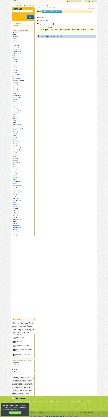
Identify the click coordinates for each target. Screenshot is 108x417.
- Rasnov (14, 166)
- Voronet (14, 234)
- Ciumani (15, 89)
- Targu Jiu (15, 210)
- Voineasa (15, 233)
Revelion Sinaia (15, 362)
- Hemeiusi (15, 116)
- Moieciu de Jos (16, 129)
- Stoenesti (15, 204)
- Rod (14, 171)
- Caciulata (15, 72)
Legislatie (67, 416)
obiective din (17, 357)
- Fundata (15, 108)
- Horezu (14, 118)
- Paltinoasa (15, 141)
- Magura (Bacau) (16, 124)
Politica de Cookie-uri (60, 416)
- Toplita (14, 217)
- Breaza (14, 68)
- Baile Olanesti (16, 53)
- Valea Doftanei (16, 225)
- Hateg (14, 114)
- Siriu (14, 196)
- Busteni (14, 70)
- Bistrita (14, 59)
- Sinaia (14, 194)
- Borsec (14, 63)
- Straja (14, 206)
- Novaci (14, 133)
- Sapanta (15, 183)
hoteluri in (48, 36)
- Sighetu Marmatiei (17, 191)
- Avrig (14, 38)
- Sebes (14, 187)
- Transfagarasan (16, 219)
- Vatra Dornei (15, 231)
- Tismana (15, 215)
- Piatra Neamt (16, 145)
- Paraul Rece (15, 143)
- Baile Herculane (16, 51)
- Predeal (15, 158)
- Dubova (14, 103)
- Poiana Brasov (16, 149)
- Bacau (14, 42)
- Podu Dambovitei (16, 147)
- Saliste (14, 179)
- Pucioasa (15, 160)
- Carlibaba (15, 82)
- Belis (14, 57)
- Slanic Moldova (16, 198)
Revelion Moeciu (15, 366)
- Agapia (14, 34)
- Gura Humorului (16, 110)
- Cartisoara (15, 84)
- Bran (14, 65)
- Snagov (14, 202)
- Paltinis (14, 139)
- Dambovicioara (16, 97)
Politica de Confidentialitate (49, 416)
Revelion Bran (15, 368)
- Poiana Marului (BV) (17, 150)
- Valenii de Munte (16, 227)
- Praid (14, 156)
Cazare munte (18, 401)
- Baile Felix (15, 47)
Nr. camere (58, 11)
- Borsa (14, 61)
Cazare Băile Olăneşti (53, 401)
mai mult (72, 30)
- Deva (14, 101)
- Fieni (14, 107)
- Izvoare (14, 120)
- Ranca (14, 164)
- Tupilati (14, 221)
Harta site (75, 416)
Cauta (30, 17)
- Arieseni (15, 36)
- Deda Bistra (15, 99)
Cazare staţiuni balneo (76, 401)
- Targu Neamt (16, 212)
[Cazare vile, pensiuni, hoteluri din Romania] (16, 1)
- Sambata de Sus (16, 181)
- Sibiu (14, 189)
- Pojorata (15, 154)
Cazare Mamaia (87, 401)
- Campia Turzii (16, 74)
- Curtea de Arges (16, 95)
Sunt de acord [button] (15, 413)
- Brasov (14, 66)
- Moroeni (15, 131)
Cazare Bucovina (65, 401)
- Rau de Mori (15, 168)
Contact (71, 416)
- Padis (14, 137)
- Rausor (14, 170)
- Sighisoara (15, 192)
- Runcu (14, 175)
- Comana (15, 93)
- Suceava (15, 208)
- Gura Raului (15, 112)
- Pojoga (14, 152)
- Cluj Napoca (15, 91)
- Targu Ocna (15, 213)
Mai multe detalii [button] (14, 409)
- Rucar (14, 173)
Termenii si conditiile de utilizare (37, 416)
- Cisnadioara (15, 87)
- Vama (14, 229)
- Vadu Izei (15, 223)
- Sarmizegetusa (16, 185)
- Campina (15, 76)
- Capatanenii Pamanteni (18, 80)
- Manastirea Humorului (17, 128)
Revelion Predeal (15, 364)
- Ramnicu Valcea (16, 162)
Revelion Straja (15, 371)
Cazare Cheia (43, 401)
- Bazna (14, 55)
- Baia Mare (15, 44)
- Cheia (14, 86)
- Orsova (14, 135)
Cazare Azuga (27, 401)
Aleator (50, 11)
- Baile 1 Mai (15, 45)
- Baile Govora (16, 49)
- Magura (14, 122)
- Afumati (14, 32)
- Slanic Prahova (16, 200)
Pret (45, 11)
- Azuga (14, 40)
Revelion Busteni (15, 369)
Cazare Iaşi (35, 401)
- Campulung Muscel (17, 78)
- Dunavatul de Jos (17, 105)
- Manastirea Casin (17, 126)
